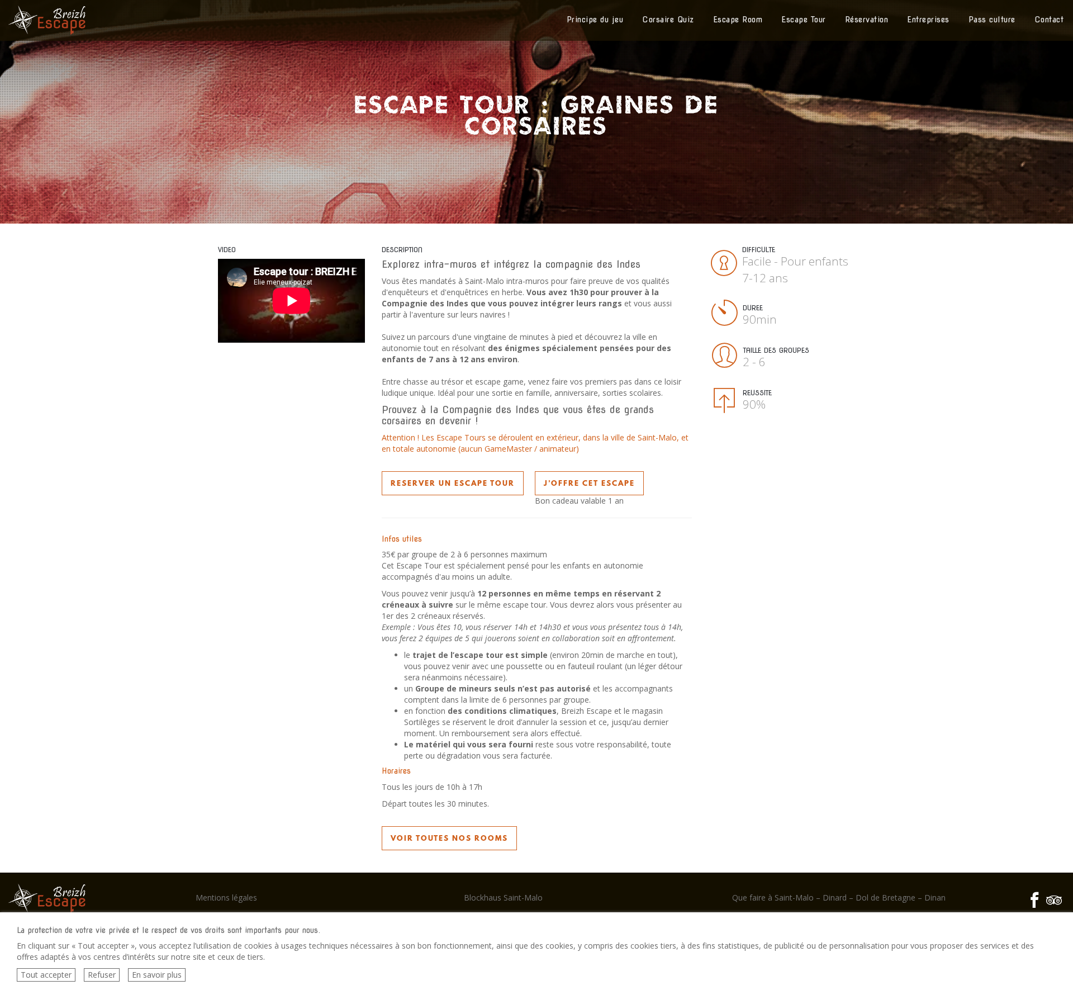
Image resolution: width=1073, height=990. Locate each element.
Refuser (102, 974)
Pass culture (991, 19)
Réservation (867, 19)
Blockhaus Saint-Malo (503, 897)
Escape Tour (803, 19)
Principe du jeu (595, 19)
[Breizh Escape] (47, 19)
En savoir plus (157, 974)
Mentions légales (226, 897)
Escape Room (738, 19)
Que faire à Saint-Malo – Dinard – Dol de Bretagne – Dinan (839, 897)
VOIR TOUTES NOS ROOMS (449, 838)
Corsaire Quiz (668, 19)
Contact (1049, 19)
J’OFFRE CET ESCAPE (589, 483)
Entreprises (928, 19)
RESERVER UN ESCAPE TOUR (453, 483)
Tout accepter (46, 974)
